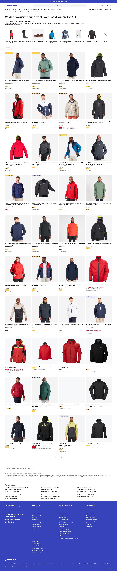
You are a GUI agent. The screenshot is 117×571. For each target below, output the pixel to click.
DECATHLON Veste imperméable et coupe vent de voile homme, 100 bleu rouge (44, 284)
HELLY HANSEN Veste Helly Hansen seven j (96, 366)
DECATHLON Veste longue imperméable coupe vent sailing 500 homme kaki (98, 204)
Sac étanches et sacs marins (11, 498)
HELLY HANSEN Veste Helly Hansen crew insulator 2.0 (18, 404)
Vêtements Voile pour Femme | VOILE (13, 489)
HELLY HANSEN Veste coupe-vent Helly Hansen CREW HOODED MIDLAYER (72, 366)
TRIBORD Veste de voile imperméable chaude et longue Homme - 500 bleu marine (71, 284)
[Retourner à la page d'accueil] (12, 6)
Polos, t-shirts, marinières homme (65, 42)
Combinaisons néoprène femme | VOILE (13, 494)
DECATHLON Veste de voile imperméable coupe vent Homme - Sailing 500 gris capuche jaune (45, 325)
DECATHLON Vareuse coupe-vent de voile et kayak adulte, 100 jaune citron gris (71, 444)
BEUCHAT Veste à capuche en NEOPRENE (69, 404)
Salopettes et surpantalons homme (11, 42)
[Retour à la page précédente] (54, 457)
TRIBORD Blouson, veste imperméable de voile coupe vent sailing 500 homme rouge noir (18, 163)
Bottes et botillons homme (25, 41)
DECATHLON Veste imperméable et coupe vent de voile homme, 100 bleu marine (17, 81)
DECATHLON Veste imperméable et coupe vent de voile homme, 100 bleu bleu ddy (71, 163)
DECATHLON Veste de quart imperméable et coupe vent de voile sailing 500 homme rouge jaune (17, 121)
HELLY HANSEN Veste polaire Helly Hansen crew (16, 443)
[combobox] (108, 49)
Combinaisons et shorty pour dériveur (49, 491)
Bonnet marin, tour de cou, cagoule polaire (50, 494)
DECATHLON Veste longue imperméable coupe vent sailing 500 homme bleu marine (71, 81)
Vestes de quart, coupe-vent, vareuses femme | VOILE (16, 487)
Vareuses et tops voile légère (11, 496)
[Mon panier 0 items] (110, 5)
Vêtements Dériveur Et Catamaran (48, 498)
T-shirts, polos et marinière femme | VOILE (86, 489)
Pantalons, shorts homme (78, 41)
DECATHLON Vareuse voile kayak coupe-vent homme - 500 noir (45, 244)
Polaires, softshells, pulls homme (51, 42)
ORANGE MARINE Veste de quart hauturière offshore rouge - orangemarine (18, 366)
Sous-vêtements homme (92, 41)
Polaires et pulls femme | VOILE (84, 487)
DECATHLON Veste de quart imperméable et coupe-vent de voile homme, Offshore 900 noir (98, 81)
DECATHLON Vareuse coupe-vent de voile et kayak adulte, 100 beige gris (17, 325)
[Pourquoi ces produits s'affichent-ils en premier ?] (95, 49)
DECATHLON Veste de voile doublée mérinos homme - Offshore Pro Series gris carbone (99, 405)
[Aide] (104, 5)
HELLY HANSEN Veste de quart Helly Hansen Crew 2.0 (99, 284)
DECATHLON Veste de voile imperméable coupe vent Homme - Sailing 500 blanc (72, 325)
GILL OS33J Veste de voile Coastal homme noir (97, 443)
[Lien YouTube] (11, 522)
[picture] (18, 65)
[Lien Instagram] (14, 522)
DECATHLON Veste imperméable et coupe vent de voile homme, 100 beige (71, 121)
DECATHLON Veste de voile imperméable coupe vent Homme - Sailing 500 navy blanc (99, 325)
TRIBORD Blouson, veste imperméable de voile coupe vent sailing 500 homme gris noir (99, 163)
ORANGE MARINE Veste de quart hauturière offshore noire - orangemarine (45, 444)
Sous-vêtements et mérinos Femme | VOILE (86, 491)
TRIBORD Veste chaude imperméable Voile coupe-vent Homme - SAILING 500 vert (44, 405)
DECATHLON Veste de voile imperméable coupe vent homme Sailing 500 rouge (72, 204)
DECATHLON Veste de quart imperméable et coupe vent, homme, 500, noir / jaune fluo (98, 121)
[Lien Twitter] (9, 522)
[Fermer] (111, 1)
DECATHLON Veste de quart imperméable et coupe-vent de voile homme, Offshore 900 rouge (17, 284)
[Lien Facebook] (6, 522)
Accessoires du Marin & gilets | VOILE (85, 496)
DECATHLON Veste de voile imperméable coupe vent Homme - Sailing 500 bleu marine (18, 244)
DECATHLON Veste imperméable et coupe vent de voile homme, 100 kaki (44, 81)
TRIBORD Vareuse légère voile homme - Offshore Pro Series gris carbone (45, 204)
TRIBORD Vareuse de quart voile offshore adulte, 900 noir (99, 244)
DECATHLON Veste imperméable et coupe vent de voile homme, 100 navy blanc (44, 121)
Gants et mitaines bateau (46, 489)
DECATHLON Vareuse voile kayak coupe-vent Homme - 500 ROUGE (72, 244)
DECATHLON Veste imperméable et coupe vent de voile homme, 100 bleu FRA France (17, 204)
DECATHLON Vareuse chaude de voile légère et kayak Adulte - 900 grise (45, 163)
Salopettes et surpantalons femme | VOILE (50, 487)
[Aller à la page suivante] (62, 457)
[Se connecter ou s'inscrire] (107, 5)
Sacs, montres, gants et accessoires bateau (50, 496)
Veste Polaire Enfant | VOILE (11, 492)
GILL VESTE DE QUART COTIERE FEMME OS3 (42, 366)
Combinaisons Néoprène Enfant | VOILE (85, 494)
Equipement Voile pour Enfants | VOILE (49, 492)
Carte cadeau (108, 9)
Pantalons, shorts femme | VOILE (12, 491)
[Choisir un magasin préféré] (101, 5)
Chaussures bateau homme (38, 41)
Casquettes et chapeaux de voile (84, 492)
